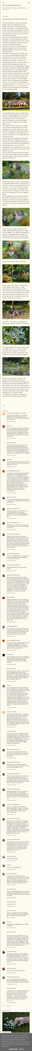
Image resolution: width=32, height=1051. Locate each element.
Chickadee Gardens (12, 977)
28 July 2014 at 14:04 (11, 927)
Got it (21, 1049)
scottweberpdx (11, 626)
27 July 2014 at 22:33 (11, 852)
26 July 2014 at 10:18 (11, 504)
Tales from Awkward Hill (11, 5)
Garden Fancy (10, 711)
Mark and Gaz (10, 497)
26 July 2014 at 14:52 (11, 650)
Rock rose (9, 597)
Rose (8, 426)
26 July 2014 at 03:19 (11, 421)
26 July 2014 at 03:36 (11, 438)
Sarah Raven (14, 349)
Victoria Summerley (12, 508)
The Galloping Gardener (21, 84)
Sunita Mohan (10, 951)
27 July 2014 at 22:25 (11, 800)
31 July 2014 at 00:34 (11, 972)
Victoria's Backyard (13, 187)
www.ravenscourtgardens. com (15, 413)
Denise (8, 654)
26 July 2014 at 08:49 (11, 492)
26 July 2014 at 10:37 (11, 518)
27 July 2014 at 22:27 (11, 814)
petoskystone (10, 968)
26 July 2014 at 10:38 (11, 529)
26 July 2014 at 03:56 (11, 455)
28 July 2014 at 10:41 (11, 906)
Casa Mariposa (10, 873)
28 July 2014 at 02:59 (11, 884)
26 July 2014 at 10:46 (11, 570)
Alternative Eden (16, 85)
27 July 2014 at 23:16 (11, 860)
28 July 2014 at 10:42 (11, 917)
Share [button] (3, 405)
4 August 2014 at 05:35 (12, 984)
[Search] (29, 2)
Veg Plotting (8, 82)
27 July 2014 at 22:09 (11, 745)
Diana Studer (10, 856)
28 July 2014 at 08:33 (11, 897)
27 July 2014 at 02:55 (11, 681)
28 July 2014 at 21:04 (11, 947)
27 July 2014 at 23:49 (11, 869)
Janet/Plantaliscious (12, 471)
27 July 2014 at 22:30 (11, 835)
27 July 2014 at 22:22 (11, 784)
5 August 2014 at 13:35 (11, 1002)
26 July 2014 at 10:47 (11, 593)
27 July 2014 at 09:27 (11, 707)
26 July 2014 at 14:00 (11, 636)
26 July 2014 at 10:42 (11, 560)
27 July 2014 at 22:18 (11, 758)
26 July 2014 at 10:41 (11, 549)
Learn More (13, 1049)
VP (7, 685)
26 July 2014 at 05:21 (11, 466)
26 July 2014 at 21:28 (11, 664)
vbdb (8, 459)
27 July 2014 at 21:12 (11, 727)
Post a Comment (6, 1005)
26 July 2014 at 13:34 (11, 622)
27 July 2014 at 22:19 (11, 769)
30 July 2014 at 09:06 (11, 964)
